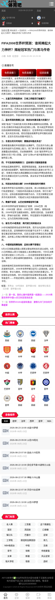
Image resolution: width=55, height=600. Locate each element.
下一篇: (26, 303)
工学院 (9, 540)
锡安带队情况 (44, 286)
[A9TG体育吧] (11, 3)
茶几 (45, 540)
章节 (9, 551)
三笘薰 (27, 524)
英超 (3, 11)
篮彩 (9, 529)
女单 (9, 556)
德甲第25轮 (16, 289)
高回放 (27, 529)
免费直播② (28, 72)
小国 (3, 56)
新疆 (28, 556)
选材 (45, 561)
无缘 (45, 545)
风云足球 (45, 556)
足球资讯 (22, 31)
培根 (28, 551)
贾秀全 (11, 286)
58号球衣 (20, 286)
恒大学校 (9, 561)
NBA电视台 (9, 545)
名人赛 (9, 524)
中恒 (28, 545)
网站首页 (13, 31)
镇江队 (9, 535)
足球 (45, 535)
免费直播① (10, 72)
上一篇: (27, 296)
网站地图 (48, 587)
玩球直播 (44, 72)
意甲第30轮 (31, 286)
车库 (9, 56)
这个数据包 (45, 524)
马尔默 (6, 289)
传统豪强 (45, 551)
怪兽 (28, 561)
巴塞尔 (27, 535)
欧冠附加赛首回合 (28, 540)
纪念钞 (15, 56)
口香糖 (45, 529)
